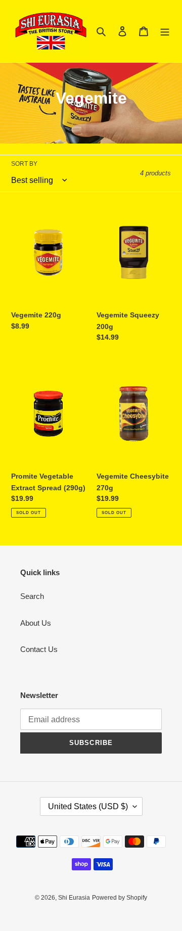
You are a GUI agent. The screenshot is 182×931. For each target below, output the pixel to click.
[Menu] (164, 31)
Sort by (24, 163)
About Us (35, 623)
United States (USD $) (88, 806)
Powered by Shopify (119, 897)
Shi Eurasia (74, 897)
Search (32, 596)
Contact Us (39, 649)
